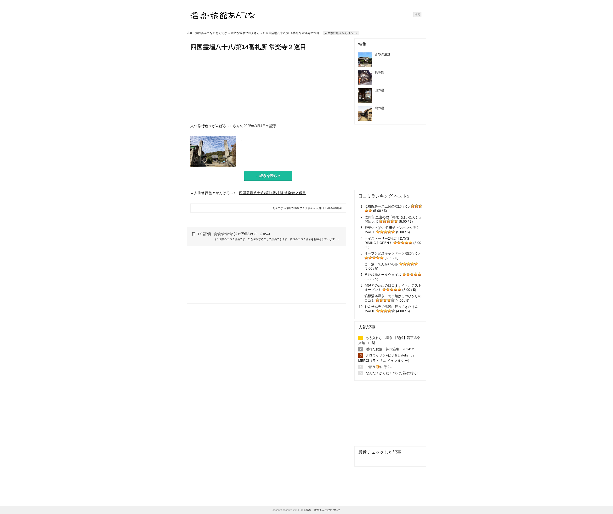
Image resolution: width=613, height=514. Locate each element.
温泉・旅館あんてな (200, 33)
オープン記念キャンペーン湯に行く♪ (392, 253)
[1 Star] (215, 234)
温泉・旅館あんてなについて (323, 509)
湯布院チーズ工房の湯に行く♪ (387, 206)
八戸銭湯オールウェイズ (382, 275)
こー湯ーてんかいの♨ (381, 264)
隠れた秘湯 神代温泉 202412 (390, 349)
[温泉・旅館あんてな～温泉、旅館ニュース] (223, 11)
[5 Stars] (231, 234)
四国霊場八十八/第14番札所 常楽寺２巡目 (272, 193)
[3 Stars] (223, 234)
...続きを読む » (268, 176)
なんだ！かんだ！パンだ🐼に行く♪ (392, 373)
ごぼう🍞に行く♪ (379, 367)
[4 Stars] (227, 234)
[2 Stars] (219, 234)
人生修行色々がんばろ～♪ (341, 33)
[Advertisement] (268, 87)
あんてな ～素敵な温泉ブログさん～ (239, 33)
